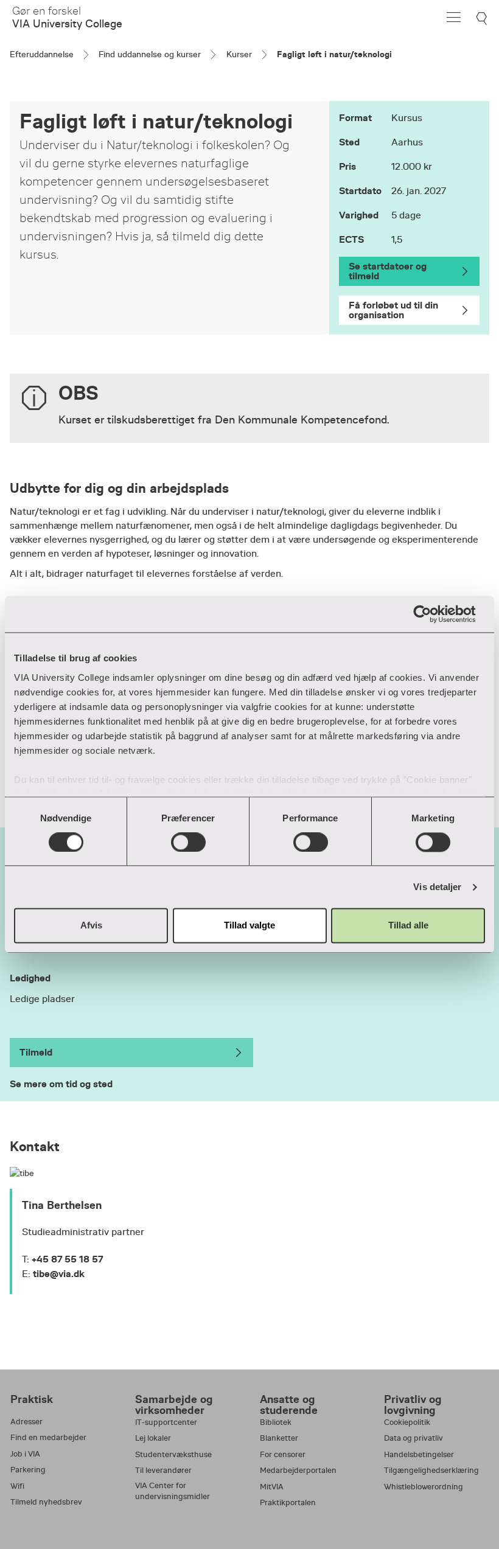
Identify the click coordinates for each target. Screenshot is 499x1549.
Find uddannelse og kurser (150, 54)
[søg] (483, 18)
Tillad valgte (249, 926)
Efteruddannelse (42, 54)
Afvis (91, 926)
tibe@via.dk (59, 1273)
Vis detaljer (437, 887)
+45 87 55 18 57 (67, 1259)
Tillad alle (408, 926)
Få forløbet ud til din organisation (393, 310)
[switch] (188, 842)
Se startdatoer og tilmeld (388, 271)
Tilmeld (35, 1052)
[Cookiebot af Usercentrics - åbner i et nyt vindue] (432, 614)
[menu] (454, 17)
